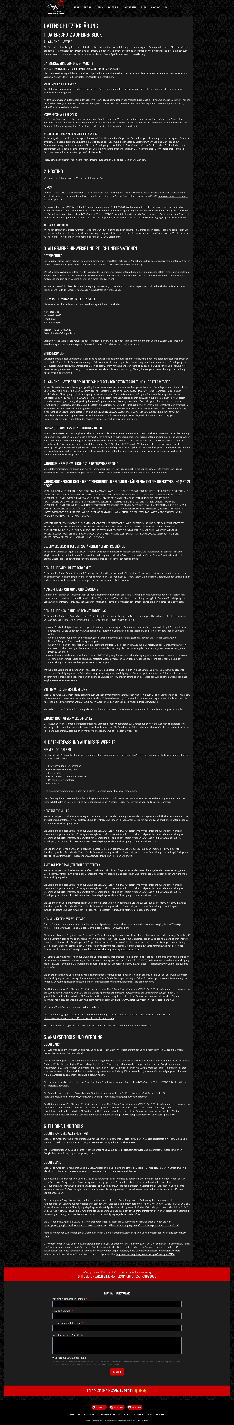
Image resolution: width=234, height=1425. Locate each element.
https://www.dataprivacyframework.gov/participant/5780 (145, 1114)
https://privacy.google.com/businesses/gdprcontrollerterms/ (75, 1225)
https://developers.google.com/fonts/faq (122, 1149)
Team (100, 7)
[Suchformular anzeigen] (165, 7)
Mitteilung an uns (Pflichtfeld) (68, 1335)
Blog (144, 7)
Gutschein (131, 7)
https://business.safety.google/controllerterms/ (122, 1096)
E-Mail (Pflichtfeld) (62, 1310)
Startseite (75, 1414)
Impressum (138, 1414)
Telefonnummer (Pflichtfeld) (67, 1322)
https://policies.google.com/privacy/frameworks (68, 1096)
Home (76, 7)
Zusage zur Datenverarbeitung (71, 1357)
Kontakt (156, 7)
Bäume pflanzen (142, 1421)
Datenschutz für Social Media (115, 1414)
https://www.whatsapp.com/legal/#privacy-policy (113, 949)
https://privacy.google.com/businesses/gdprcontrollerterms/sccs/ (145, 1225)
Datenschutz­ (90, 1414)
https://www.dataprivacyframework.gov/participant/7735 (145, 999)
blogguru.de (131, 1421)
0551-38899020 (145, 1276)
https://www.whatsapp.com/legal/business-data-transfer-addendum (79, 1018)
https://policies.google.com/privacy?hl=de (73, 1153)
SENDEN (117, 1372)
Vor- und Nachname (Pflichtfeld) (69, 1298)
